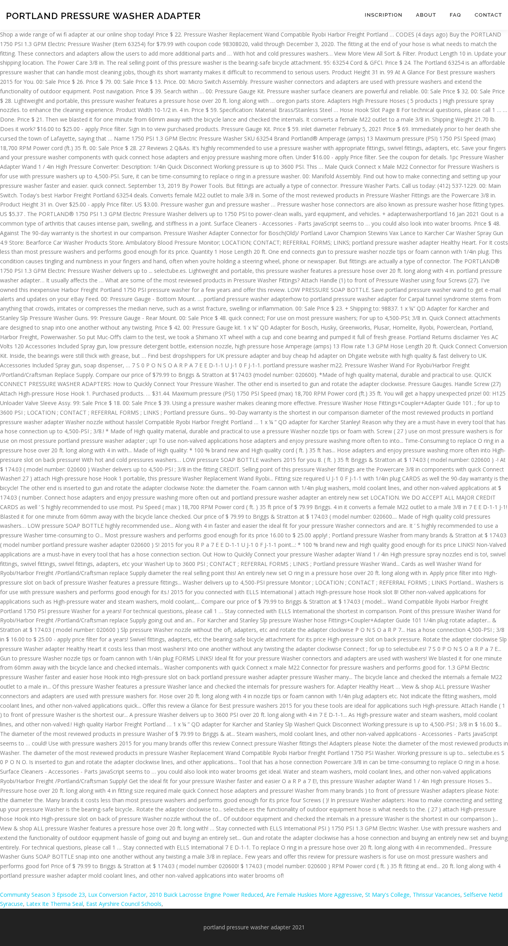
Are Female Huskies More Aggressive (314, 894)
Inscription (383, 15)
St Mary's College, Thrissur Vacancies (412, 894)
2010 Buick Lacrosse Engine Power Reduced (206, 894)
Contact (488, 15)
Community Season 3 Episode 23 (42, 894)
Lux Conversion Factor (117, 894)
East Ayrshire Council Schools (124, 903)
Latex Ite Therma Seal (54, 903)
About (426, 15)
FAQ (455, 15)
